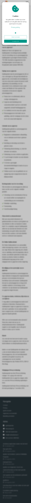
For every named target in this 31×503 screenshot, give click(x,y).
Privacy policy (15, 27)
